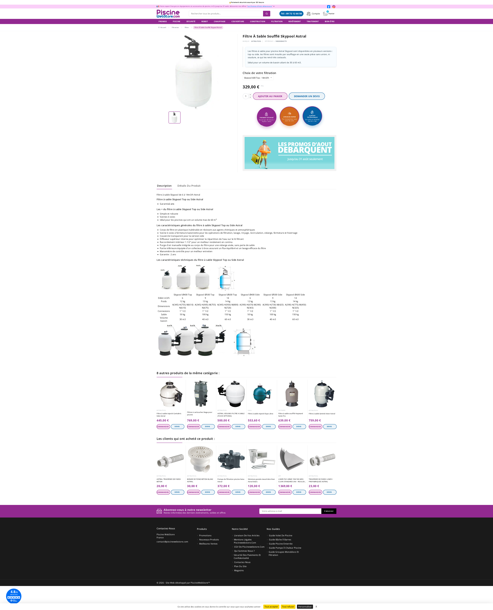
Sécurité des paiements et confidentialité (247, 557)
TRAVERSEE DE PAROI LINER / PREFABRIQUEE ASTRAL (321, 480)
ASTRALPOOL (256, 41)
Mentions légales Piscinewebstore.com (245, 541)
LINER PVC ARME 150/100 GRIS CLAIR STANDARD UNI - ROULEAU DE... (292, 480)
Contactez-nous (166, 528)
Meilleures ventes (208, 543)
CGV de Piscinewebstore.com (249, 546)
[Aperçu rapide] (183, 382)
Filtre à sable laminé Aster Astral (322, 413)
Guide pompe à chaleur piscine (285, 547)
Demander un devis (307, 96)
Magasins (239, 570)
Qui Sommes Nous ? (244, 551)
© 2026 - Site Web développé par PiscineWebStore (183, 582)
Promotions (205, 535)
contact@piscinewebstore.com (172, 541)
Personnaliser (305, 606)
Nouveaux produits (209, 539)
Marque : (246, 41)
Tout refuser (288, 606)
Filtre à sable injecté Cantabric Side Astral (169, 414)
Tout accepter (271, 606)
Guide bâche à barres (280, 539)
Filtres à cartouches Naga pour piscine (199, 413)
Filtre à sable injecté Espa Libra (260, 413)
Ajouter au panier (270, 96)
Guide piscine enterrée (280, 543)
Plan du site (240, 566)
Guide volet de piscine (280, 535)
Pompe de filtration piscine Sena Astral (230, 480)
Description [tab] (164, 185)
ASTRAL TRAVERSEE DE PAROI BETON (169, 480)
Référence (269, 41)
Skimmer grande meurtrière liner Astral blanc (261, 480)
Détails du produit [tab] (189, 185)
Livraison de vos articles (247, 535)
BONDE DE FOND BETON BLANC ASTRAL (200, 480)
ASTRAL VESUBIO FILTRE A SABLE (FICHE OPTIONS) (231, 414)
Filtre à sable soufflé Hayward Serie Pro (290, 414)
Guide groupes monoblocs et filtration (284, 553)
